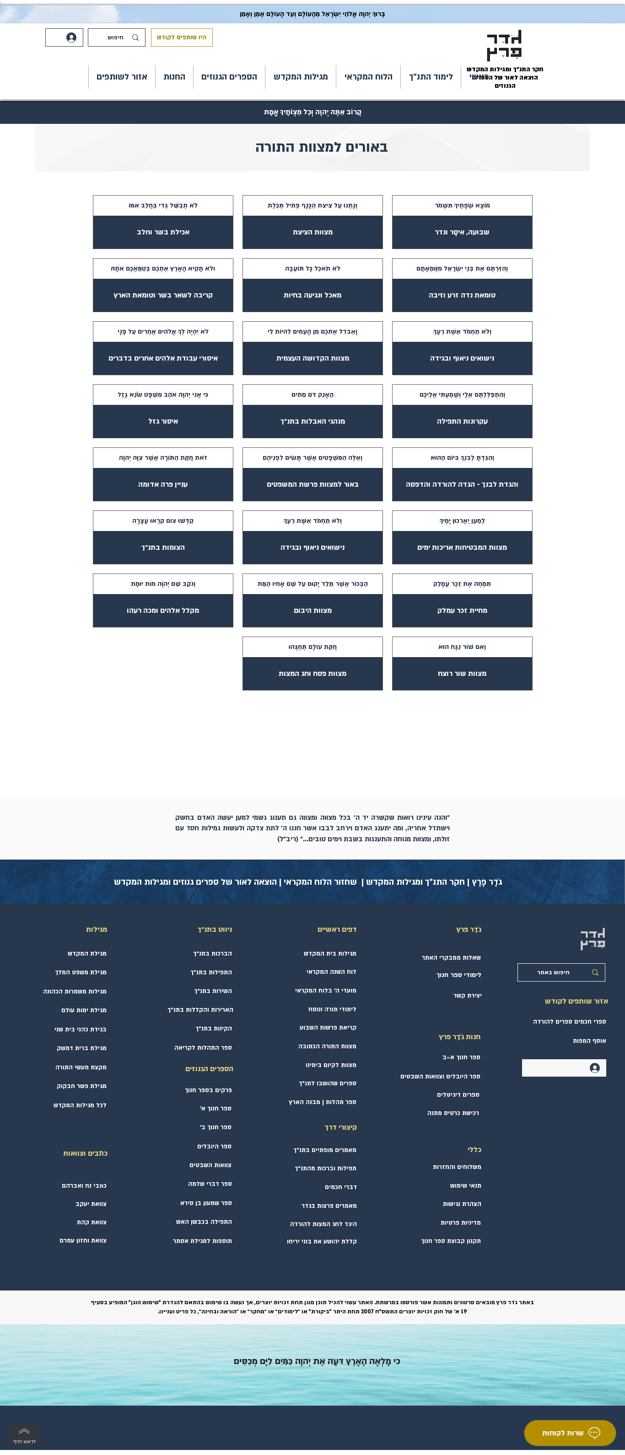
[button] (431, 77)
